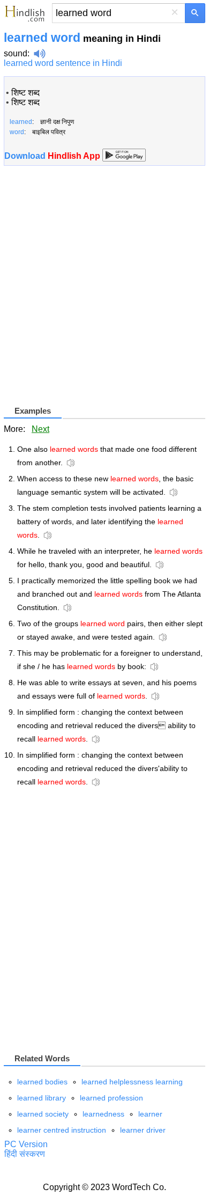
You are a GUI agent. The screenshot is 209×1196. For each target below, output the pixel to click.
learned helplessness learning (132, 1081)
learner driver (143, 1130)
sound (15, 53)
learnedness (103, 1114)
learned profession (111, 1098)
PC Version (26, 1144)
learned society (43, 1114)
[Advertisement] (104, 289)
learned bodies (42, 1081)
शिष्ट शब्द (25, 92)
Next (40, 429)
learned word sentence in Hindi (63, 63)
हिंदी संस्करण (24, 1153)
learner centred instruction (61, 1130)
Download (53, 155)
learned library (41, 1098)
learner (150, 1114)
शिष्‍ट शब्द (25, 102)
